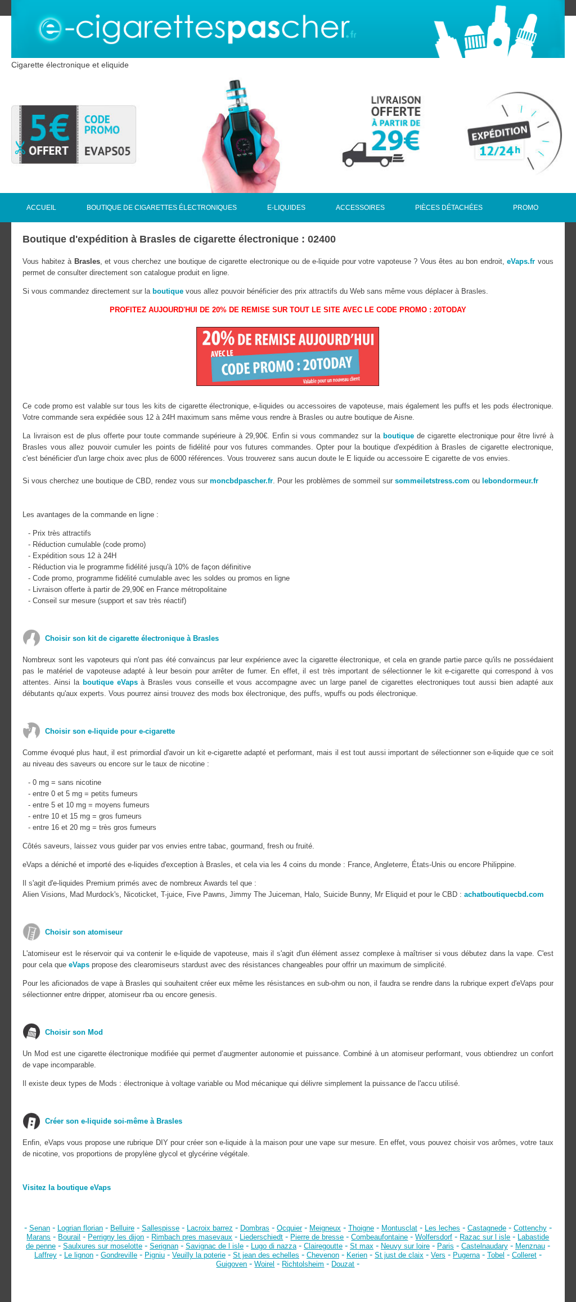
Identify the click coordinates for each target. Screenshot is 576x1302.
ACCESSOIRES (360, 208)
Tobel (496, 1255)
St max (362, 1246)
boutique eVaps (110, 682)
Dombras (254, 1228)
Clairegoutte (323, 1246)
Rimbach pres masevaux (191, 1237)
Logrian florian (80, 1228)
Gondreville (119, 1255)
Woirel (264, 1264)
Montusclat (399, 1228)
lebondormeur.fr (510, 481)
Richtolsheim (303, 1264)
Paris (445, 1246)
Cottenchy (530, 1228)
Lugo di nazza (273, 1246)
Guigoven (231, 1264)
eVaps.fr (521, 261)
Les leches (442, 1228)
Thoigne (361, 1228)
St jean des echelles (266, 1255)
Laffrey (45, 1255)
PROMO (525, 208)
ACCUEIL (41, 208)
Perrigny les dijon (116, 1237)
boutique (167, 291)
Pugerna (466, 1255)
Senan (39, 1228)
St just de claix (399, 1255)
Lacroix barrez (210, 1228)
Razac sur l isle (485, 1237)
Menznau (530, 1246)
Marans (38, 1237)
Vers (438, 1255)
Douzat (342, 1264)
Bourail (69, 1237)
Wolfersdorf (433, 1237)
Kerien (356, 1255)
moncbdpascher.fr (241, 481)
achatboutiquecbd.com (504, 894)
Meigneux (325, 1228)
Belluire (122, 1228)
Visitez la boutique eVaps (66, 1187)
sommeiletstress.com (432, 481)
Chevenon (323, 1255)
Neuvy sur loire (405, 1246)
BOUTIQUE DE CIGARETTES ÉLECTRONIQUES (162, 208)
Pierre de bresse (317, 1237)
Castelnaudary (484, 1246)
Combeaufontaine (379, 1237)
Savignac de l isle (215, 1246)
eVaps (79, 964)
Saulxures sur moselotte (102, 1246)
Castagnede (486, 1228)
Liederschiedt (261, 1237)
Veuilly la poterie (199, 1255)
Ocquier (289, 1228)
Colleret (524, 1255)
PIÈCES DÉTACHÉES (449, 208)
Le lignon (78, 1255)
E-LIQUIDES (286, 208)
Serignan (164, 1246)
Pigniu (155, 1255)
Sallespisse (160, 1228)
